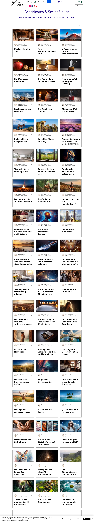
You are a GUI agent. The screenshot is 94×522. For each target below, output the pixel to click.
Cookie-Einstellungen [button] (67, 519)
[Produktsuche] (31, 1)
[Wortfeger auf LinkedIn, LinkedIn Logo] (28, 6)
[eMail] (34, 1)
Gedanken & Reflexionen (27, 25)
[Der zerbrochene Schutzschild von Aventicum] (70, 306)
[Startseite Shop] (28, 1)
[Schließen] (92, 519)
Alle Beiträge (15, 25)
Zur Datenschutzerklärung (22, 520)
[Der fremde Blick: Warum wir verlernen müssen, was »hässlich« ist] (23, 306)
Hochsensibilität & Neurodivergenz (44, 25)
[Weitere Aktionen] (32, 45)
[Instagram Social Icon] (30, 6)
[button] (80, 2)
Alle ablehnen (77, 519)
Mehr (70, 25)
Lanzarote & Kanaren (61, 25)
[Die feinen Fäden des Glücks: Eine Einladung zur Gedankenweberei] (47, 276)
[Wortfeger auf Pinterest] (34, 6)
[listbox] (79, 5)
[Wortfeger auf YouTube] (36, 6)
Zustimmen (86, 519)
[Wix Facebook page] (32, 6)
